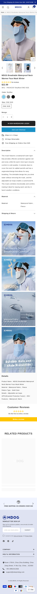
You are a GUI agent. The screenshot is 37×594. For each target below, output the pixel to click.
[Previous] (2, 68)
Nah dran (35, 2)
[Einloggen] (28, 7)
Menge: (4, 112)
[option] (18, 38)
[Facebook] (4, 541)
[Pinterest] (8, 541)
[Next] (34, 68)
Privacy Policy (28, 535)
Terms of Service (18, 535)
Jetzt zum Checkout (18, 130)
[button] (6, 82)
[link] (18, 238)
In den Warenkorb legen (18, 123)
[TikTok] (13, 541)
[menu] (3, 7)
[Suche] (8, 7)
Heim (2, 12)
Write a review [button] (18, 419)
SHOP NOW (29, 2)
